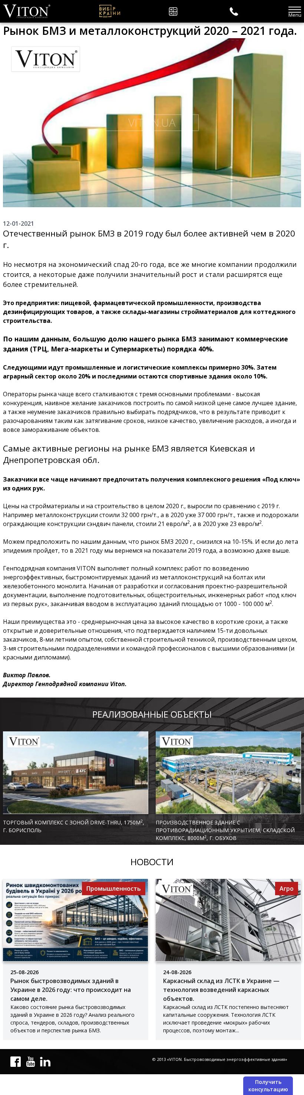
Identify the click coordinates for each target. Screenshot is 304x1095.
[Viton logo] (26, 11)
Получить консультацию (268, 1085)
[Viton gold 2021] (109, 11)
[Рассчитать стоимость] (175, 11)
